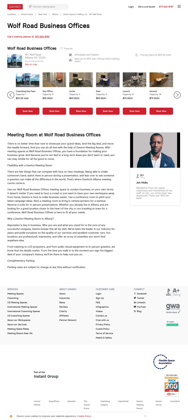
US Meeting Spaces (17, 302)
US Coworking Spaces (18, 315)
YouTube (141, 307)
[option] (27, 95)
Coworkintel (123, 401)
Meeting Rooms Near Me (19, 333)
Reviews (63, 307)
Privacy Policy (103, 324)
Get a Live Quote (146, 7)
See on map (31, 64)
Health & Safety (104, 337)
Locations (11, 14)
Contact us (101, 315)
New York (42, 14)
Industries (64, 298)
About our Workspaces (18, 320)
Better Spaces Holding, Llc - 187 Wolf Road (82, 14)
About (62, 293)
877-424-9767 (166, 7)
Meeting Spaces (15, 293)
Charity (63, 311)
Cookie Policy (102, 329)
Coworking (12, 298)
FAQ (98, 302)
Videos (99, 311)
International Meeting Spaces (22, 307)
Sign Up (100, 298)
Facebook (142, 293)
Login (131, 7)
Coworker (71, 401)
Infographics (102, 307)
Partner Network (67, 320)
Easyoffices (54, 401)
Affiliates (64, 315)
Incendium (175, 401)
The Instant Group (87, 404)
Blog (139, 311)
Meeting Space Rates (18, 329)
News (62, 302)
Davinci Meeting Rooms (140, 404)
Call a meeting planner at (28, 36)
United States (27, 14)
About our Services (17, 324)
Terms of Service (104, 333)
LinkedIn (141, 302)
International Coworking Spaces (23, 311)
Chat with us (102, 320)
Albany (55, 14)
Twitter (140, 298)
